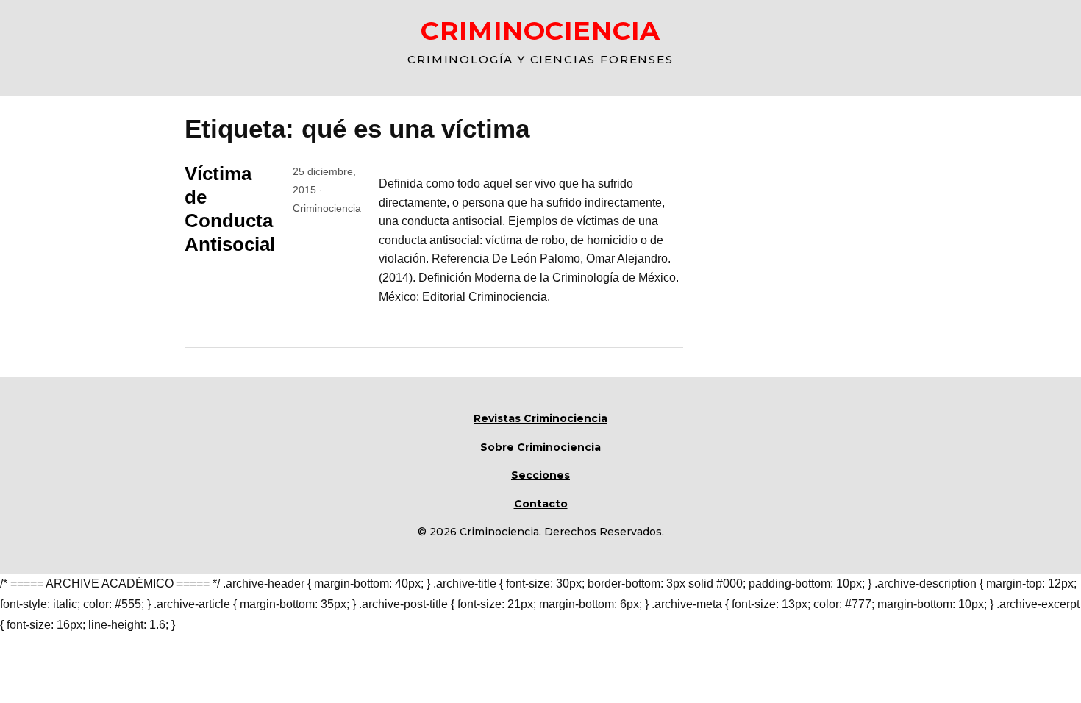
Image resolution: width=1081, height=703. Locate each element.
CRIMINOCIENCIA (540, 30)
